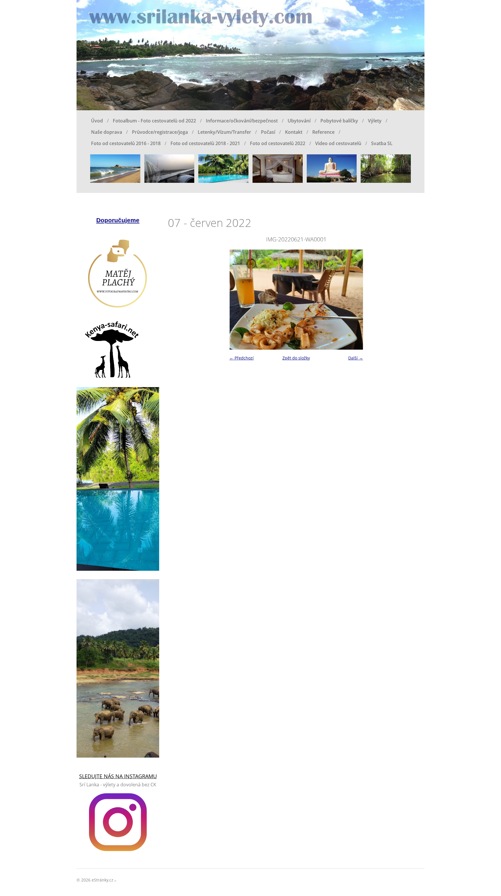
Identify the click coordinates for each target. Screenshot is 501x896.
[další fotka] (415, 300)
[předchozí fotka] (177, 300)
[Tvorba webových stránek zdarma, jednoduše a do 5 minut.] (115, 880)
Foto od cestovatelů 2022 (277, 143)
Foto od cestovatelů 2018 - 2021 (205, 143)
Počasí (268, 132)
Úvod (97, 121)
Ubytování (299, 121)
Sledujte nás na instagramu (118, 776)
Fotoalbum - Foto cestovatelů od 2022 (154, 121)
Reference (323, 132)
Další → (355, 358)
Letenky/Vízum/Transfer (224, 132)
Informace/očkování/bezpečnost (242, 121)
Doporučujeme (117, 220)
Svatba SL (382, 143)
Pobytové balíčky (339, 121)
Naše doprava (106, 132)
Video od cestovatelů (338, 143)
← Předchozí (241, 358)
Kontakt (293, 132)
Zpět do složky (296, 358)
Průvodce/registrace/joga (160, 132)
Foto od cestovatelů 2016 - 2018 (126, 143)
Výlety (375, 121)
